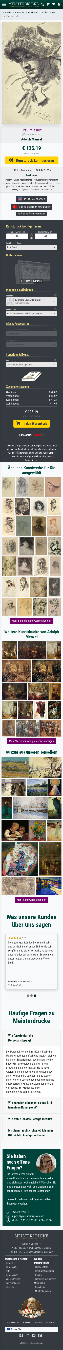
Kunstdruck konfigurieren (34, 160)
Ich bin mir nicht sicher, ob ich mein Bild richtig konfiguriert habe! (30, 1133)
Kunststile (20, 12)
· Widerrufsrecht (12, 1279)
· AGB (7, 1271)
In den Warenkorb (33, 424)
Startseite (7, 12)
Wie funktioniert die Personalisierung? (20, 1038)
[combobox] (31, 247)
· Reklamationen (12, 1283)
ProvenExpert (26, 981)
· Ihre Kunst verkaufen (44, 1271)
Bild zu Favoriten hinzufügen (33, 206)
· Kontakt (9, 1263)
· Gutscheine (40, 1287)
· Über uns (9, 1287)
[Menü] (4, 4)
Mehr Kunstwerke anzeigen (31, 899)
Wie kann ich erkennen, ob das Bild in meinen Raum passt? (30, 1105)
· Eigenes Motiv (41, 1267)
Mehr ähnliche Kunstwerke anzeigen (31, 620)
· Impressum (11, 1267)
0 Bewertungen (38, 213)
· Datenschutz (11, 1275)
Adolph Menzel (48, 12)
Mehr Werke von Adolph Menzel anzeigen (31, 741)
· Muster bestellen (42, 1291)
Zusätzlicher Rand (13, 243)
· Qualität (38, 1275)
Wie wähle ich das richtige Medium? (31, 1119)
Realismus (33, 12)
